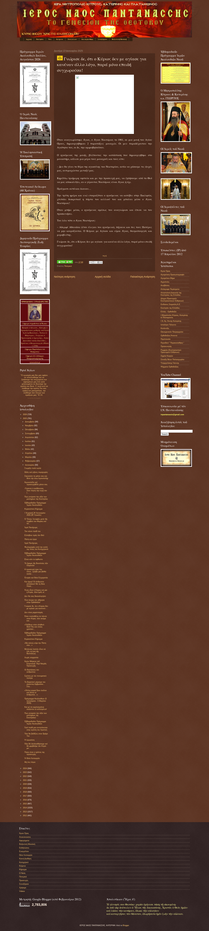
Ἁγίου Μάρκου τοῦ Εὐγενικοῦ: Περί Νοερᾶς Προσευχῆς (35, 663)
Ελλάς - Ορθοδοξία (168, 312)
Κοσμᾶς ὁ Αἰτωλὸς (29, 327)
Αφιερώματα (24, 840)
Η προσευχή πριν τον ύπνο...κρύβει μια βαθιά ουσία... (35, 571)
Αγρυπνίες (165, 282)
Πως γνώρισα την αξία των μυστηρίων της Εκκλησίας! (35, 715)
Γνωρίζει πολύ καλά (32, 468)
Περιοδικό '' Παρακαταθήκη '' (172, 343)
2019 (25, 788)
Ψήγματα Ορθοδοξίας (169, 367)
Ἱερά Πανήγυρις (30, 527)
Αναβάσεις (165, 285)
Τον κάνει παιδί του (32, 531)
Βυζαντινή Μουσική (119, 39)
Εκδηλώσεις (24, 848)
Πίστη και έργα (30, 539)
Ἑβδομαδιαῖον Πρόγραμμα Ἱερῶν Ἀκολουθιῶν (35, 504)
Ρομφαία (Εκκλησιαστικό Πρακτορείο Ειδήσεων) (171, 351)
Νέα (49, 39)
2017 (25, 796)
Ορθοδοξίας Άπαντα (169, 335)
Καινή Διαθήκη (87, 39)
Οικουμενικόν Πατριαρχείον (172, 332)
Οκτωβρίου (30, 429)
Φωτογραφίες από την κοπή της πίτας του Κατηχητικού (36, 548)
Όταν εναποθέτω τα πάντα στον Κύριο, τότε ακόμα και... (35, 618)
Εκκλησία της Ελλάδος (170, 308)
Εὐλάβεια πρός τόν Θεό (34, 535)
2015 (25, 804)
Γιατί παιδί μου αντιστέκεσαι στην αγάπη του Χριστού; (35, 728)
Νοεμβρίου (29, 425)
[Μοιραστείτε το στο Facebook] (98, 262)
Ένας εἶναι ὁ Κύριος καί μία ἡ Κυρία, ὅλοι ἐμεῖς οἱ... (35, 591)
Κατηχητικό (23, 862)
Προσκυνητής (166, 346)
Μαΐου (28, 449)
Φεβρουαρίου (30, 461)
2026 (25, 414)
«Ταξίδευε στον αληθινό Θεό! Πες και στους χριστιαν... (34, 627)
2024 (25, 768)
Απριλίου (29, 453)
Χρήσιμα (22, 888)
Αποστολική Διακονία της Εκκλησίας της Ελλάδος (171, 294)
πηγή (105, 255)
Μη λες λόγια (29, 762)
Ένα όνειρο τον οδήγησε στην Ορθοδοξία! (34, 601)
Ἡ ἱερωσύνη (29, 740)
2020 (25, 784)
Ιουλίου (28, 441)
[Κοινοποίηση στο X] (95, 262)
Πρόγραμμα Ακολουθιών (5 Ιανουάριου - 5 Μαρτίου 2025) (35, 701)
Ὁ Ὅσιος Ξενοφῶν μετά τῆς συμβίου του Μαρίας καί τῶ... (35, 521)
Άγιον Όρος (165, 271)
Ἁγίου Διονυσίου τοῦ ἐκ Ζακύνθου (36, 339)
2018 (25, 792)
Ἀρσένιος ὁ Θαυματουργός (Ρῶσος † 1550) (35, 344)
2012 (25, 815)
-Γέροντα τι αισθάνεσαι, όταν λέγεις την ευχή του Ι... (35, 490)
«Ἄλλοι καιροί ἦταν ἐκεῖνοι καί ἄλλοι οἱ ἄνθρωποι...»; (35, 692)
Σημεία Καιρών (167, 356)
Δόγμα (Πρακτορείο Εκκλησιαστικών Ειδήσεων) (172, 299)
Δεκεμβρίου (30, 422)
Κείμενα (59, 39)
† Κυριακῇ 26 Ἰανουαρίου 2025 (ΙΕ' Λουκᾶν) (34, 514)
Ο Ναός (22, 873)
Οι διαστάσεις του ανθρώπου (31, 671)
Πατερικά (68, 266)
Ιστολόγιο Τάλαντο (168, 325)
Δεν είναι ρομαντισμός (33, 612)
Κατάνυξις (165, 328)
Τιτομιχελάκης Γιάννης (170, 363)
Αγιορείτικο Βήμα (168, 278)
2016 (25, 800)
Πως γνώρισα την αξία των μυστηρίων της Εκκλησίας (36, 498)
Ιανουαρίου (30, 465)
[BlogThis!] (93, 262)
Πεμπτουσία (165, 339)
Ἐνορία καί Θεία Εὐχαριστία (36, 578)
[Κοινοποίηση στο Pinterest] (101, 262)
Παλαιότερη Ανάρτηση (142, 276)
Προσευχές (23, 880)
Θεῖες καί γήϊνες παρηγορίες (36, 472)
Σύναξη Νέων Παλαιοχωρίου (34, 398)
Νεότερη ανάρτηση (64, 276)
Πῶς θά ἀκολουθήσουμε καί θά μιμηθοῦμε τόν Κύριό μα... (35, 746)
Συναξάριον (102, 39)
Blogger (126, 925)
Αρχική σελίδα (103, 276)
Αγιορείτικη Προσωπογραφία (172, 275)
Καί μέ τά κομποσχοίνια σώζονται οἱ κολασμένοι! (35, 708)
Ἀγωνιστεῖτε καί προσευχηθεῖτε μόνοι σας (35, 483)
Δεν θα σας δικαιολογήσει (35, 596)
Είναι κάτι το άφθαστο (33, 559)
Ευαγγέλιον (72, 39)
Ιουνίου (28, 445)
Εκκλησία (40, 39)
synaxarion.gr (35, 362)
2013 (25, 812)
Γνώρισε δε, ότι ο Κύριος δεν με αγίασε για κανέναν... (36, 607)
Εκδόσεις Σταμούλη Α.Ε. (171, 304)
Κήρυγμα (23, 869)
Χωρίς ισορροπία (31, 657)
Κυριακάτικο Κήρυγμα (33, 509)
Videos (22, 891)
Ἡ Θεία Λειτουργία (32, 758)
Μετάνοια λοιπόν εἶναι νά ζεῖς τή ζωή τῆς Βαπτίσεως (35, 651)
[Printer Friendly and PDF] (65, 262)
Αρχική (28, 39)
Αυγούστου (30, 437)
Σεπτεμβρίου (30, 433)
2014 (25, 808)
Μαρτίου (28, 457)
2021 (25, 780)
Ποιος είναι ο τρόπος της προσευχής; (34, 753)
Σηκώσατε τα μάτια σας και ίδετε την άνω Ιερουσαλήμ (36, 477)
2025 (25, 418)
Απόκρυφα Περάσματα (170, 289)
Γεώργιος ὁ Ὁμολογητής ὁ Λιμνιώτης (33, 336)
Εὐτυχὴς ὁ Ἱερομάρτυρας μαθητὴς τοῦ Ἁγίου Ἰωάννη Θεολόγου (35, 330)
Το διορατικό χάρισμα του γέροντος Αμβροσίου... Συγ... (34, 684)
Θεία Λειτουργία (25, 855)
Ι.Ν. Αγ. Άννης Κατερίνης (171, 321)
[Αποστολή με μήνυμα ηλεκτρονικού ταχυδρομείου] (90, 262)
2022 (25, 776)
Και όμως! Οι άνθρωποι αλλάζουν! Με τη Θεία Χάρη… (34, 584)
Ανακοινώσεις (25, 837)
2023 (25, 772)
